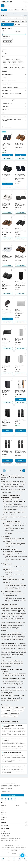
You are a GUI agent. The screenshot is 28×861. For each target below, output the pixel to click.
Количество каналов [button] (7, 74)
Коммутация (4, 817)
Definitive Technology (15, 21)
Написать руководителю (14, 838)
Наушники (3, 814)
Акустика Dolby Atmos (6, 18)
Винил (2, 810)
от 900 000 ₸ (5, 44)
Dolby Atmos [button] (5, 106)
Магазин (3, 803)
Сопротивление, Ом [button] (7, 116)
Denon (22, 21)
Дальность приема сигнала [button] (9, 80)
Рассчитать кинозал (13, 840)
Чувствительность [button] (6, 84)
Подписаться (12, 795)
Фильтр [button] (3, 24)
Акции (4, 9)
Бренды (10, 9)
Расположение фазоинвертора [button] (10, 87)
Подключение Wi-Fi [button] (7, 103)
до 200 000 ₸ (5, 36)
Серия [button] (3, 123)
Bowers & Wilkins (5, 21)
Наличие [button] (4, 48)
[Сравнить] (12, 134)
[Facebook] (11, 799)
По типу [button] (4, 96)
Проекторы (17, 9)
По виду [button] (4, 77)
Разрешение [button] (5, 109)
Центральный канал (18, 710)
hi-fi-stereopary (5, 713)
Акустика (3, 807)
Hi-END (2, 819)
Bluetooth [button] (4, 71)
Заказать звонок (4, 838)
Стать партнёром (4, 840)
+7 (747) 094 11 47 (5, 831)
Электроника (4, 812)
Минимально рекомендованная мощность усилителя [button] (12, 120)
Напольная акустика (14, 713)
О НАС (23, 9)
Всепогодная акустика (17, 18)
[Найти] (25, 6)
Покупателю (4, 825)
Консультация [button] (7, 158)
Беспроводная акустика (7, 710)
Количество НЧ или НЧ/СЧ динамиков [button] (11, 93)
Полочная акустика (6, 716)
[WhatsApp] (5, 799)
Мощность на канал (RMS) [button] (8, 100)
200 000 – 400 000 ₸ (7, 38)
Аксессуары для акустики (7, 707)
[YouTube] (15, 799)
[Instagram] (2, 799)
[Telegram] (8, 799)
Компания (3, 822)
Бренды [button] (4, 57)
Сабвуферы (14, 716)
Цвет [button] (3, 113)
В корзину (7, 155)
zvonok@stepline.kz (5, 833)
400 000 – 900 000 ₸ (7, 41)
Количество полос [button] (6, 90)
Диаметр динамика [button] (7, 127)
